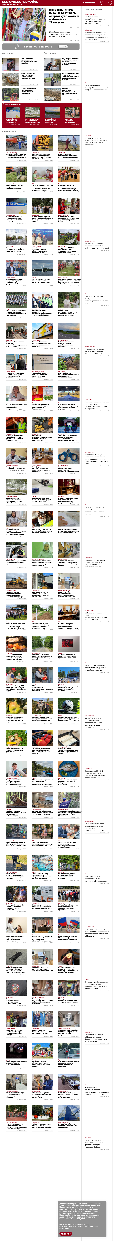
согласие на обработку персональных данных (79, 1211)
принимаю (66, 1234)
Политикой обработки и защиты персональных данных (79, 1216)
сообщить (63, 46)
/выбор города (88, 2)
